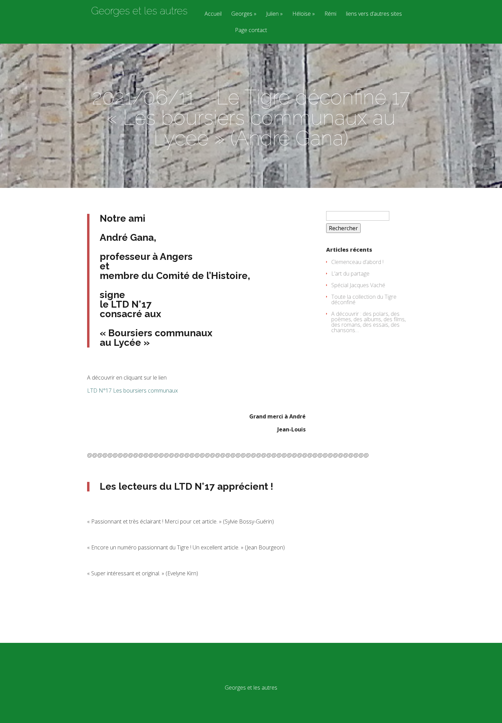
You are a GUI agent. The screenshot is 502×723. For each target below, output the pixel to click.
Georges (241, 14)
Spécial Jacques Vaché (358, 285)
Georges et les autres (139, 11)
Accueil (213, 14)
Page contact (251, 30)
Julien (272, 14)
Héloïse (301, 14)
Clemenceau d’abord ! (357, 262)
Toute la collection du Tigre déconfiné (363, 299)
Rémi (330, 14)
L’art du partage (350, 273)
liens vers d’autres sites (374, 14)
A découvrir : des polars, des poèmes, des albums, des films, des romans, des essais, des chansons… (368, 322)
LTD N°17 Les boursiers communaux (132, 390)
